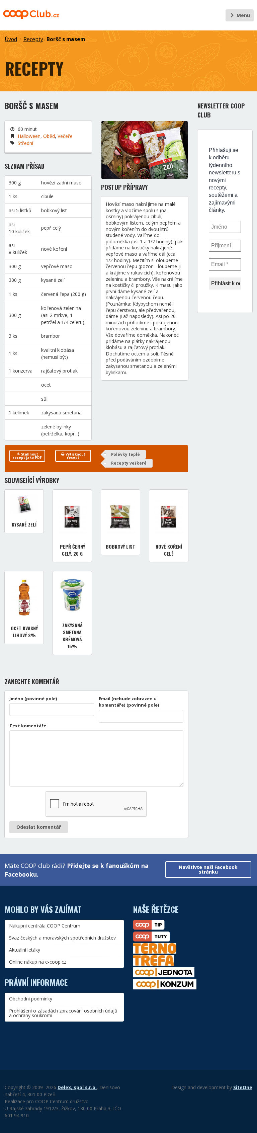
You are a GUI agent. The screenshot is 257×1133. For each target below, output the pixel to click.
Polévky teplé (125, 454)
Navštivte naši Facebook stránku (208, 869)
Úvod (11, 39)
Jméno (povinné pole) (33, 699)
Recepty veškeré (129, 463)
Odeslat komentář (38, 827)
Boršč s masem (66, 39)
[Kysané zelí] (24, 504)
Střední (25, 143)
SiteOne (242, 1087)
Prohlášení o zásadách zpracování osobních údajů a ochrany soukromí (63, 1013)
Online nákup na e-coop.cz (37, 962)
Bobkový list (120, 546)
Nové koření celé (169, 550)
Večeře (65, 136)
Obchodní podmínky (30, 998)
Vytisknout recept (75, 456)
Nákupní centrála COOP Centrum (44, 925)
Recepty (33, 39)
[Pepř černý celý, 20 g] (72, 515)
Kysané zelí (24, 524)
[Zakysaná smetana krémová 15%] (72, 595)
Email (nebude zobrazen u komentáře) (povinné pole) (129, 702)
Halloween (29, 136)
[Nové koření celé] (168, 515)
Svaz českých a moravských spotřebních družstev (62, 938)
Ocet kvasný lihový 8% (24, 632)
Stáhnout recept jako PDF (27, 456)
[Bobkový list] (120, 515)
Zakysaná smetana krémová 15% (72, 636)
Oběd (49, 136)
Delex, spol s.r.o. (77, 1087)
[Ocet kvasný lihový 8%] (24, 597)
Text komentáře (27, 726)
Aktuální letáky (24, 950)
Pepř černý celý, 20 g (72, 550)
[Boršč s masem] (144, 150)
